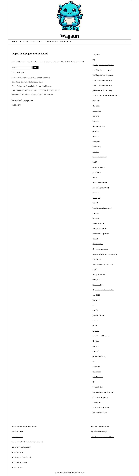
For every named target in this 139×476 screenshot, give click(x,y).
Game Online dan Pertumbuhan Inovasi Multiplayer (32, 86)
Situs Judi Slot (98, 387)
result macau (97, 259)
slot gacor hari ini (99, 126)
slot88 (95, 177)
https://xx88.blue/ (99, 223)
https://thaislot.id (17, 467)
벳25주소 (96, 218)
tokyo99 (95, 203)
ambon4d (96, 116)
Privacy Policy (51, 42)
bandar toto (96, 147)
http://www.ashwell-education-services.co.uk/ (27, 442)
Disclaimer (65, 42)
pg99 (94, 305)
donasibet (96, 346)
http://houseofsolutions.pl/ (100, 427)
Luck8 (95, 269)
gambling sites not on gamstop (103, 65)
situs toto (96, 131)
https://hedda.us (17, 437)
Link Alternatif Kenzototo (101, 336)
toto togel (96, 121)
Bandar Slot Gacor (99, 356)
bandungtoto (97, 111)
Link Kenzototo (98, 377)
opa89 (95, 162)
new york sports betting (101, 188)
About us (24, 42)
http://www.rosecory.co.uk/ (21, 447)
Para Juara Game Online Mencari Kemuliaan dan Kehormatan (35, 90)
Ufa (94, 361)
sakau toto (96, 101)
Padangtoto (96, 402)
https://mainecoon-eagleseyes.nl (103, 392)
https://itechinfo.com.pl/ (99, 432)
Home (14, 42)
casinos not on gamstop (101, 234)
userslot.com (97, 172)
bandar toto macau (99, 157)
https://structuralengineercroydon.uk (24, 427)
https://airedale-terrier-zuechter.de (102, 437)
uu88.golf (96, 280)
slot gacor (96, 106)
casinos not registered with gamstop (105, 254)
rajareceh (96, 213)
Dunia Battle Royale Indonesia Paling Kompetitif (31, 78)
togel (94, 60)
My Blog (14, 105)
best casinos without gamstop (103, 264)
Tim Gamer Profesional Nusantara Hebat (27, 82)
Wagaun (69, 36)
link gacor (96, 55)
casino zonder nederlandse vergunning (106, 95)
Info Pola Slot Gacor (100, 413)
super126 (96, 331)
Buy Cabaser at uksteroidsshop (103, 290)
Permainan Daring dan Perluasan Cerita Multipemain (32, 94)
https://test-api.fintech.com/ (102, 208)
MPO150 (96, 193)
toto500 (95, 310)
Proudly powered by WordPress (64, 472)
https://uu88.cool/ (99, 315)
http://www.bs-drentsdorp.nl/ (22, 457)
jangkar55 (96, 300)
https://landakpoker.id (19, 462)
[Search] (125, 42)
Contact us (36, 42)
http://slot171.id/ (17, 432)
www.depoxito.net (99, 167)
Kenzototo (96, 367)
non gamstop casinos (100, 228)
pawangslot (96, 198)
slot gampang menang (100, 249)
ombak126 (96, 295)
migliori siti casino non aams (102, 80)
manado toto (97, 372)
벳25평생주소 (98, 244)
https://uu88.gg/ (98, 285)
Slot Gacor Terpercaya (100, 397)
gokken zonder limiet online (102, 90)
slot (94, 382)
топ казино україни (100, 182)
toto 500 (95, 239)
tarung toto (96, 141)
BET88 (95, 321)
